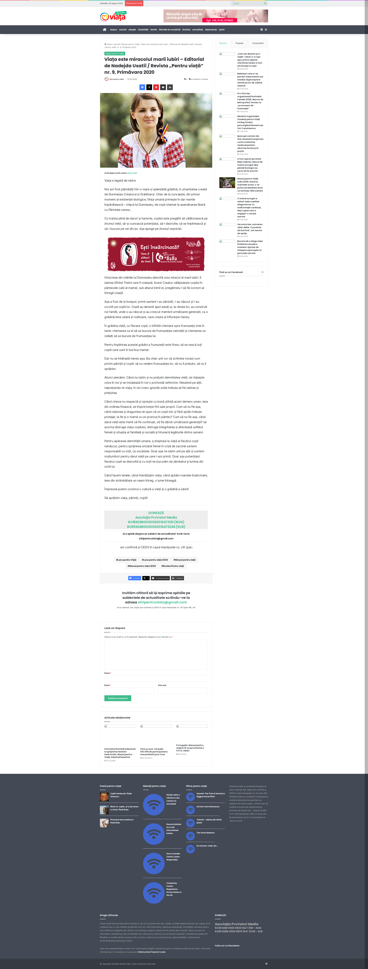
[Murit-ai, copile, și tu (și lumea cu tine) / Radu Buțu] (104, 813)
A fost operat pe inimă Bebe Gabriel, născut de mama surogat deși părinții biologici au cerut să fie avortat (249, 164)
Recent (223, 43)
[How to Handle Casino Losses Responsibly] (154, 873)
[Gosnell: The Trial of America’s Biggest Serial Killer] (190, 800)
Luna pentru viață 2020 (155, 559)
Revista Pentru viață (173, 566)
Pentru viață (132, 173)
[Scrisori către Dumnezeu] (190, 813)
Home (109, 44)
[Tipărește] (170, 87)
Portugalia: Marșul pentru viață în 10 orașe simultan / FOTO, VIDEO (190, 748)
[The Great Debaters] (190, 840)
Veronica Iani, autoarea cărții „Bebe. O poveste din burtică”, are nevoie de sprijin (249, 229)
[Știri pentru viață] (113, 15)
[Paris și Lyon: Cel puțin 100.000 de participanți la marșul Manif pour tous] (156, 735)
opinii (222, 29)
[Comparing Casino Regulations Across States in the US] (154, 903)
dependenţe (211, 29)
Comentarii (258, 43)
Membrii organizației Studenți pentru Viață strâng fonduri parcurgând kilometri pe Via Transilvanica (250, 122)
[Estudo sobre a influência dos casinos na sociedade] (154, 815)
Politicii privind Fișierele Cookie (151, 952)
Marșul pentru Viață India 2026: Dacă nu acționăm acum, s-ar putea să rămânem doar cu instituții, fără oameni (250, 184)
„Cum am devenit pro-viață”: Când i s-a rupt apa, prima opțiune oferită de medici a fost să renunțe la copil (249, 59)
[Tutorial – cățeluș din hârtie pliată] (190, 826)
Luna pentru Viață (126, 559)
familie (153, 29)
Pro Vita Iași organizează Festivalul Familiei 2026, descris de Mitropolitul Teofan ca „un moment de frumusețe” (250, 101)
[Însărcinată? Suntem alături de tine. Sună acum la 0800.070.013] (156, 254)
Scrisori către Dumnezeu (208, 806)
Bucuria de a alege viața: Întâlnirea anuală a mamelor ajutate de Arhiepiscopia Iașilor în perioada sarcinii (250, 247)
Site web (162, 685)
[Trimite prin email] (163, 87)
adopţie (132, 29)
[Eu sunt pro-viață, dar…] (190, 853)
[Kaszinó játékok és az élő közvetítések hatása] (154, 844)
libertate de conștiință (169, 29)
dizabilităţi (143, 29)
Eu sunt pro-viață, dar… (207, 846)
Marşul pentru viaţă (185, 559)
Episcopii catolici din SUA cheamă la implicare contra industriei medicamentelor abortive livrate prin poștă (250, 144)
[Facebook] (142, 87)
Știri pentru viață (117, 79)
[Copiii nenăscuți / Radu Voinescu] (104, 800)
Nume (107, 673)
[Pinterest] (156, 87)
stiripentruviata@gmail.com (162, 602)
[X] (149, 87)
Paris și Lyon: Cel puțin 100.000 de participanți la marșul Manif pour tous (153, 752)
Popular (240, 43)
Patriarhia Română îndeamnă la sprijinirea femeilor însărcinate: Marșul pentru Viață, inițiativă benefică (119, 753)
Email (107, 685)
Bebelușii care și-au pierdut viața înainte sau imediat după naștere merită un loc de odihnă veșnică (250, 79)
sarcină (122, 29)
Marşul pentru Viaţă (130, 44)
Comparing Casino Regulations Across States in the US (174, 889)
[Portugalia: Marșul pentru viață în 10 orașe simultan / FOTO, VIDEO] (192, 734)
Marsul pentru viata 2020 (142, 566)
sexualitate (197, 29)
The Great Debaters (206, 832)
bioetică (186, 29)
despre (113, 29)
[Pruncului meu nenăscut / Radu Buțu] (104, 826)
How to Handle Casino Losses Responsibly (173, 856)
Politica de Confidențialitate (227, 945)
